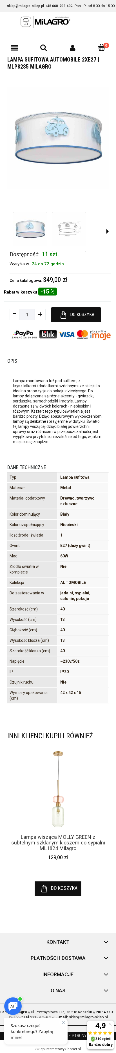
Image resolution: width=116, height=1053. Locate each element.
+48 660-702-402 (59, 6)
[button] (14, 48)
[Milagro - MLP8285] (30, 229)
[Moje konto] (72, 48)
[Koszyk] (101, 47)
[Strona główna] (58, 22)
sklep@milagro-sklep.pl (25, 6)
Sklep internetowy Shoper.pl (58, 1049)
